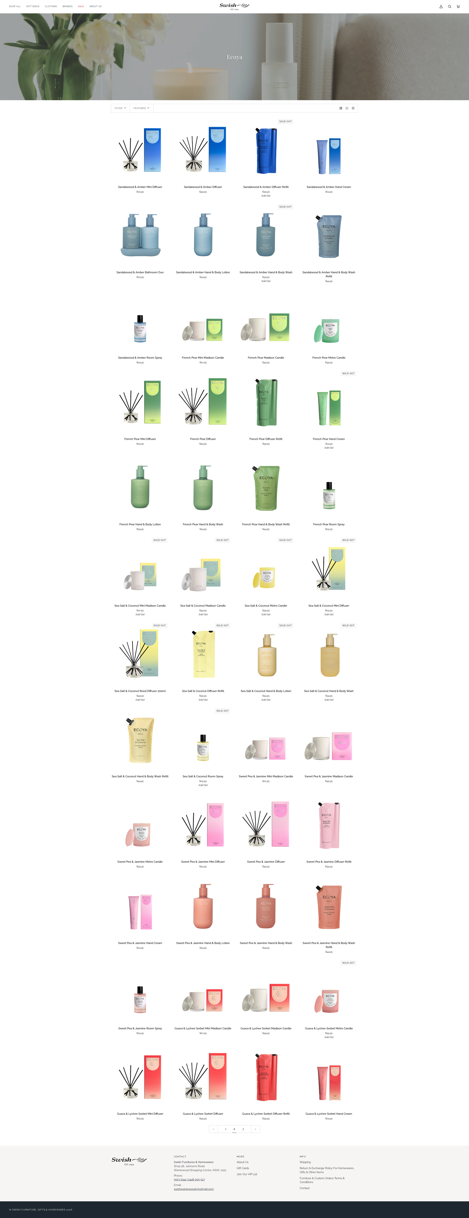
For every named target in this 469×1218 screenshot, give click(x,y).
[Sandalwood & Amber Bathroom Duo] (140, 234)
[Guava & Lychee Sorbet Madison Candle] (266, 990)
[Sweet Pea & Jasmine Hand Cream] (140, 905)
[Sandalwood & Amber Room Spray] (140, 320)
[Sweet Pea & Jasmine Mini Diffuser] (203, 824)
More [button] (240, 1156)
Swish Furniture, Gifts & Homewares (38, 1209)
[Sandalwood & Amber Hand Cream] (329, 149)
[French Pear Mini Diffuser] (140, 401)
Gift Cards (243, 1168)
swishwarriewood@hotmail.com (194, 1189)
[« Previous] (213, 1129)
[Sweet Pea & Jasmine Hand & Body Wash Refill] (329, 905)
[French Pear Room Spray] (329, 486)
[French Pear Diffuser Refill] (266, 401)
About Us (242, 1162)
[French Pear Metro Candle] (329, 320)
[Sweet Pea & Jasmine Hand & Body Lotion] (203, 905)
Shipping (305, 1162)
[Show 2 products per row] (341, 108)
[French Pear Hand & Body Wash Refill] (266, 486)
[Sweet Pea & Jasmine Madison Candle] (329, 738)
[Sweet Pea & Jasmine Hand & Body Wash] (266, 905)
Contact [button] (180, 1156)
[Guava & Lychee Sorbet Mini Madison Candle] (203, 990)
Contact (305, 1188)
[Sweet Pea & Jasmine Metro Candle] (140, 824)
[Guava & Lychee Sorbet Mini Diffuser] (140, 1076)
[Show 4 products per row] (354, 108)
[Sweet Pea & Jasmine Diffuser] (266, 824)
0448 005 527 (196, 1179)
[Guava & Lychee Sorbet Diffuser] (203, 1076)
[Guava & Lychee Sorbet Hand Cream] (329, 1076)
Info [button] (303, 1156)
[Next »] (255, 1129)
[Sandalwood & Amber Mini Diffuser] (140, 149)
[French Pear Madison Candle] (266, 320)
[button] (16, 6)
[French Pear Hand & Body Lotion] (140, 486)
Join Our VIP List (247, 1174)
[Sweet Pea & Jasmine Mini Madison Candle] (266, 738)
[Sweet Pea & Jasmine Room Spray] (140, 990)
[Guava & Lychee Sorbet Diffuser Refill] (266, 1076)
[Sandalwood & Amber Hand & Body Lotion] (203, 234)
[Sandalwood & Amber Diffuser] (203, 149)
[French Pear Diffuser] (203, 401)
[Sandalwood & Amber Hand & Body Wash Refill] (329, 234)
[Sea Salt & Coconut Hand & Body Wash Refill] (140, 738)
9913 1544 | (181, 1179)
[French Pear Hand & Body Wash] (203, 486)
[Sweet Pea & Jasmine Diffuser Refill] (329, 824)
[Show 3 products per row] (347, 108)
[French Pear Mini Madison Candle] (203, 320)
